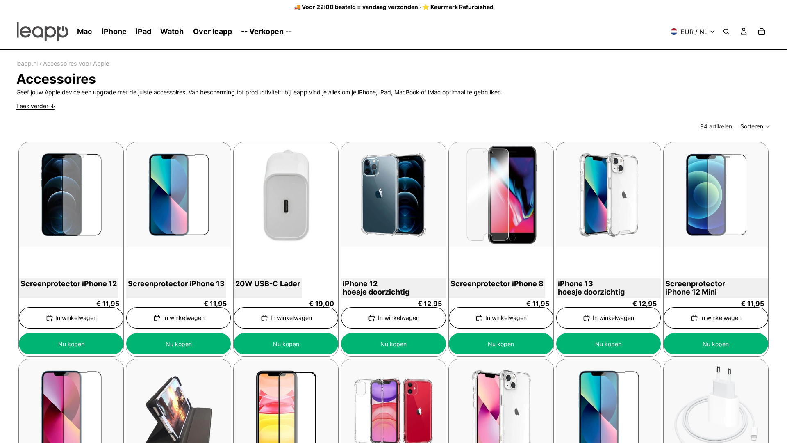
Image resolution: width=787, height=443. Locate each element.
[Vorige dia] (461, 195)
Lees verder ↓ (35, 106)
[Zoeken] (726, 32)
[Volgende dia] (541, 195)
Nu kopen (71, 343)
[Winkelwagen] (762, 32)
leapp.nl (27, 63)
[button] (755, 126)
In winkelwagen (76, 317)
